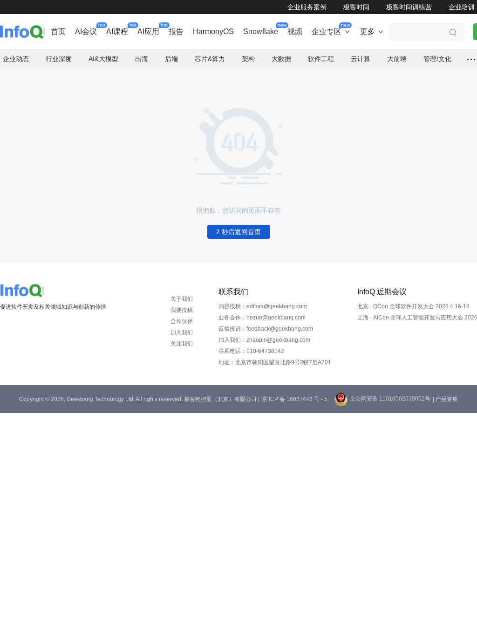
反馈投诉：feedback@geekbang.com (265, 328)
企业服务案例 (307, 7)
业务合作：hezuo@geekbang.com (262, 317)
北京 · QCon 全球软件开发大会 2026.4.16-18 (413, 306)
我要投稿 (181, 310)
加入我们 (181, 332)
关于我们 (181, 299)
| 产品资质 (445, 399)
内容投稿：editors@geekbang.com (262, 306)
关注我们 (181, 343)
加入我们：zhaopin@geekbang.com (264, 340)
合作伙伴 (181, 321)
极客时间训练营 (409, 7)
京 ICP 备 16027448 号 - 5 (294, 399)
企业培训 (462, 7)
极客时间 (356, 7)
